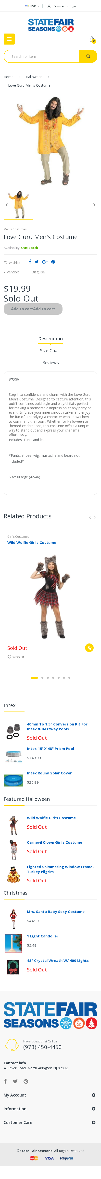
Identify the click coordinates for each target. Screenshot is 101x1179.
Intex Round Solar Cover (49, 772)
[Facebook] (30, 261)
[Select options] (89, 647)
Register (59, 6)
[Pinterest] (53, 261)
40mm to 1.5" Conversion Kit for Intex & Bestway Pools (57, 726)
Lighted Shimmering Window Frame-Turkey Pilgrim (60, 869)
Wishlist (14, 262)
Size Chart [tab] (50, 350)
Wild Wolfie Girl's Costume (31, 542)
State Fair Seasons (36, 1150)
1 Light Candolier (42, 936)
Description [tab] (50, 338)
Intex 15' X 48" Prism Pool (50, 748)
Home (8, 76)
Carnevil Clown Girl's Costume (54, 842)
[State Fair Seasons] (51, 23)
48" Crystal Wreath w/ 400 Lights (58, 960)
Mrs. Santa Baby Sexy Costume (56, 911)
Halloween (34, 76)
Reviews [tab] (50, 362)
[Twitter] (37, 261)
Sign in (74, 6)
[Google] (45, 261)
